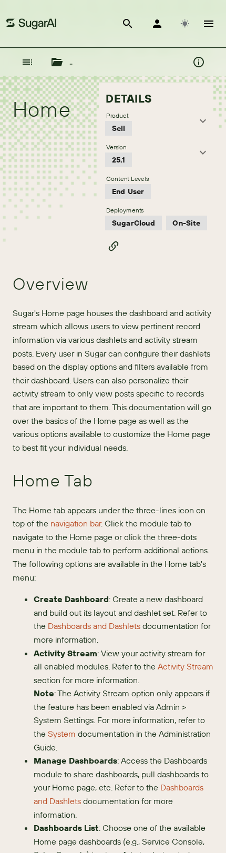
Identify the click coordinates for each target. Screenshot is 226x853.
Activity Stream (185, 666)
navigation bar (75, 523)
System (62, 733)
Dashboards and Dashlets (94, 626)
